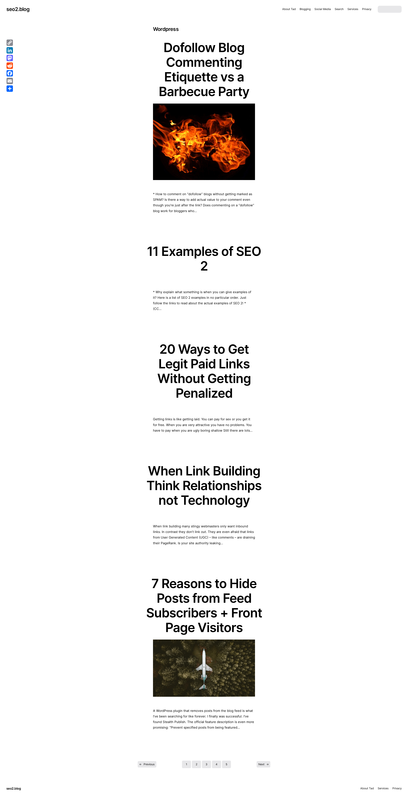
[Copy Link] (10, 43)
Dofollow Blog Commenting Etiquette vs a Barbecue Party (204, 69)
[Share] (10, 88)
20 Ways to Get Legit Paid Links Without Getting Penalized (204, 371)
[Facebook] (10, 73)
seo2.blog (17, 9)
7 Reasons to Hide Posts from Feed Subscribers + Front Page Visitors (204, 605)
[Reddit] (10, 65)
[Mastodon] (10, 58)
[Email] (10, 81)
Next (263, 764)
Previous (147, 764)
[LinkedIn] (10, 50)
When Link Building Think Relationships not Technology (204, 485)
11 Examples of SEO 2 (204, 258)
